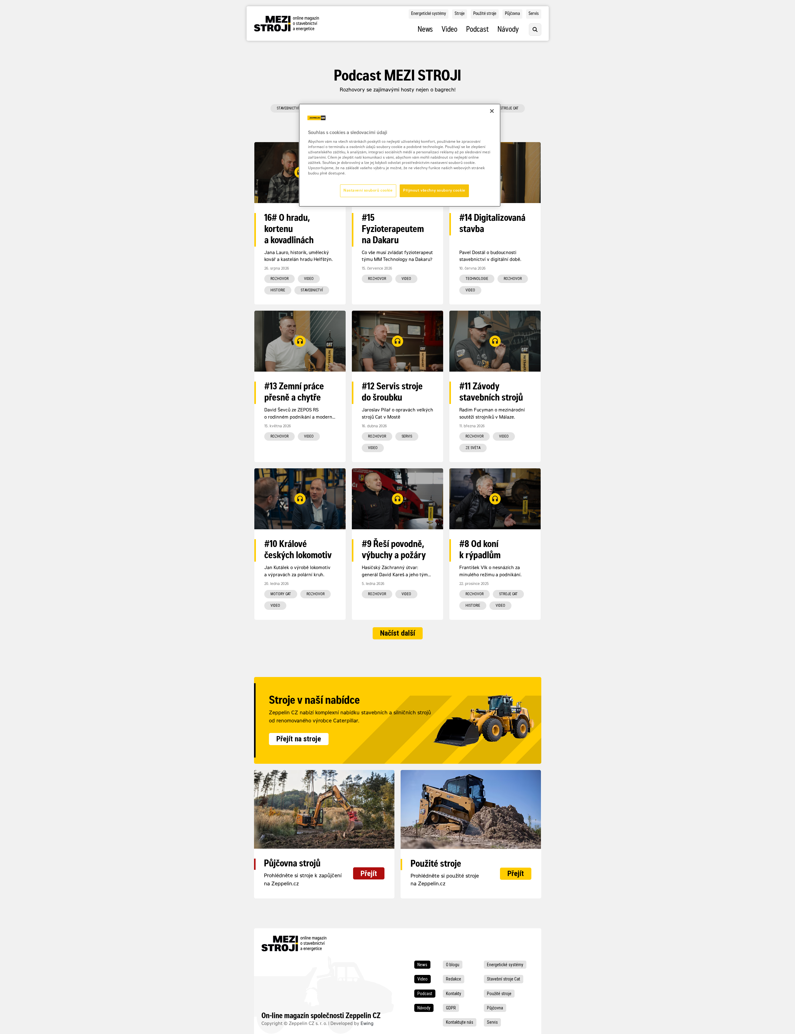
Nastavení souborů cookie (368, 190)
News (425, 30)
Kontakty (453, 993)
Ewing (367, 1024)
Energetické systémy (428, 14)
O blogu (452, 964)
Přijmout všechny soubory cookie (434, 190)
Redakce (453, 978)
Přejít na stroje (298, 739)
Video (449, 30)
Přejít (369, 873)
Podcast (477, 30)
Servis (534, 14)
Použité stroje (484, 14)
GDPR (451, 1007)
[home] (286, 23)
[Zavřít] (492, 111)
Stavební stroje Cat (503, 978)
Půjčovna (512, 14)
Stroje (460, 14)
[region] (400, 155)
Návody (508, 30)
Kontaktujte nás (459, 1022)
